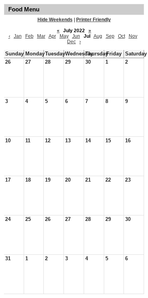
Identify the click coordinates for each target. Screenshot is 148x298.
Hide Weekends (55, 19)
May (64, 36)
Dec (71, 41)
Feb (29, 36)
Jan (18, 36)
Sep (110, 36)
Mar (41, 36)
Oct (121, 36)
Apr (52, 36)
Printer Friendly (93, 19)
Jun (76, 36)
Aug (98, 36)
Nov (133, 36)
